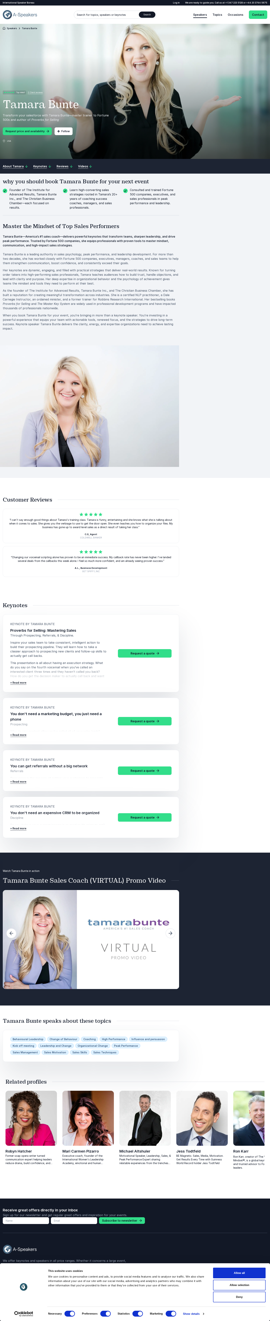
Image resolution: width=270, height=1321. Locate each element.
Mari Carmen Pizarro (80, 1151)
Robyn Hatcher (19, 1151)
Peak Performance (126, 1045)
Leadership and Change (55, 1045)
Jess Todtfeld (188, 1151)
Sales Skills (79, 1052)
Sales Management (25, 1052)
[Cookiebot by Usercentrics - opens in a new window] (24, 1314)
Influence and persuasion (148, 1039)
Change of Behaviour (63, 1039)
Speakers (200, 14)
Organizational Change (93, 1045)
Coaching (89, 1039)
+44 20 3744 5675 (256, 2)
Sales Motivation (55, 1052)
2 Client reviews (35, 92)
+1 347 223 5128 (234, 2)
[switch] (105, 1314)
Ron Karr (241, 1151)
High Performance (113, 1039)
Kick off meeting (23, 1045)
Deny (239, 1296)
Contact (258, 14)
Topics (217, 14)
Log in (176, 2)
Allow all (239, 1272)
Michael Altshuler (134, 1151)
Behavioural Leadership (28, 1039)
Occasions (235, 14)
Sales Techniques (104, 1052)
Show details (191, 1313)
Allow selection (239, 1285)
